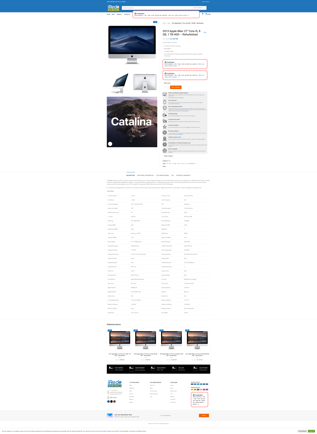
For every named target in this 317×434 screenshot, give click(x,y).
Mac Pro (131, 399)
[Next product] (168, 27)
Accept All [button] (311, 431)
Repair (131, 402)
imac (187, 163)
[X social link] (196, 1)
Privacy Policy (153, 391)
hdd (182, 163)
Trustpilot (187, 127)
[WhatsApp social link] (173, 166)
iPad (130, 391)
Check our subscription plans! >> (178, 15)
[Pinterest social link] (171, 166)
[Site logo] (113, 7)
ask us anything (201, 139)
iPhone (131, 393)
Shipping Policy (154, 393)
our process (181, 97)
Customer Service (155, 382)
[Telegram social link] (175, 166)
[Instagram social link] (198, 1)
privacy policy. (185, 110)
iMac (169, 23)
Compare (172, 399)
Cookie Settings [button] (302, 431)
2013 (170, 163)
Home (164, 23)
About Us (152, 385)
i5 (184, 163)
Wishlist (172, 396)
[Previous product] (164, 27)
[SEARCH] (208, 8)
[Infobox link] (116, 369)
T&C (151, 396)
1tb (167, 163)
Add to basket (176, 87)
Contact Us (173, 402)
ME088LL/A (192, 163)
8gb (175, 163)
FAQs (151, 388)
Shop (171, 388)
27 (172, 163)
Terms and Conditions (178, 134)
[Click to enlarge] (110, 144)
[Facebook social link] (194, 1)
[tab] (130, 174)
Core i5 (179, 163)
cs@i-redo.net (113, 397)
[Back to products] (166, 27)
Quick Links (173, 382)
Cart (171, 393)
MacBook (131, 388)
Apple (205, 32)
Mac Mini (131, 396)
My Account (173, 391)
